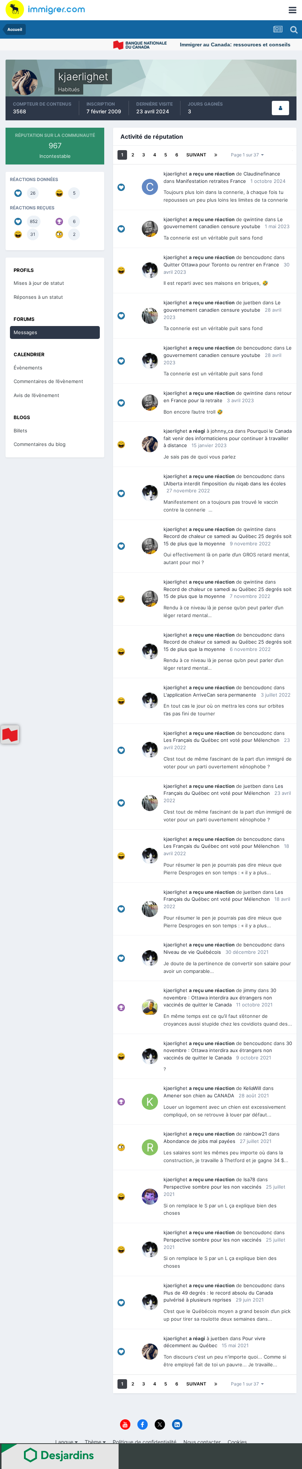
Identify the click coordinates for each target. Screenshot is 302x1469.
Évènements (28, 368)
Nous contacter (202, 1442)
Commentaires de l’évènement (48, 381)
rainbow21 (255, 1134)
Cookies (237, 1442)
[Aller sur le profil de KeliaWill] (150, 1102)
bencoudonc (257, 257)
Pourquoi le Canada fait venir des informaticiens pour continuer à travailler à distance (228, 438)
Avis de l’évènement (36, 395)
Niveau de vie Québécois (192, 952)
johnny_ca (222, 431)
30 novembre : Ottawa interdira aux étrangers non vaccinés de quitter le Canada (220, 997)
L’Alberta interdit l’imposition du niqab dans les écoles (225, 483)
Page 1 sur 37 (246, 154)
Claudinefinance (261, 174)
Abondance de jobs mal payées (199, 1141)
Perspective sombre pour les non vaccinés (212, 1187)
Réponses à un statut (38, 297)
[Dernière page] (216, 155)
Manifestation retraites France (211, 181)
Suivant (196, 154)
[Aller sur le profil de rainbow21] (150, 1147)
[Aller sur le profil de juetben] (150, 316)
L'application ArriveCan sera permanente (210, 695)
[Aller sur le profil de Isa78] (150, 1197)
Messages (25, 332)
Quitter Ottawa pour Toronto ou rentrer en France (221, 265)
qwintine (253, 219)
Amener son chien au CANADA (199, 1095)
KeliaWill (252, 1088)
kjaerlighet (175, 174)
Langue (65, 1442)
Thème (94, 1442)
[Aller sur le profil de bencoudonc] (150, 270)
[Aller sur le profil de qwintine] (150, 229)
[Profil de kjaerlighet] (280, 108)
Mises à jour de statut (39, 283)
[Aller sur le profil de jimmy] (150, 1007)
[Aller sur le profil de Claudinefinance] (150, 187)
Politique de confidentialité (144, 1442)
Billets (20, 430)
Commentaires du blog (40, 444)
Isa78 (249, 1179)
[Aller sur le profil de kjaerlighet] (150, 444)
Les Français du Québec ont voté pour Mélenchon (222, 740)
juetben (252, 302)
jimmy (249, 990)
